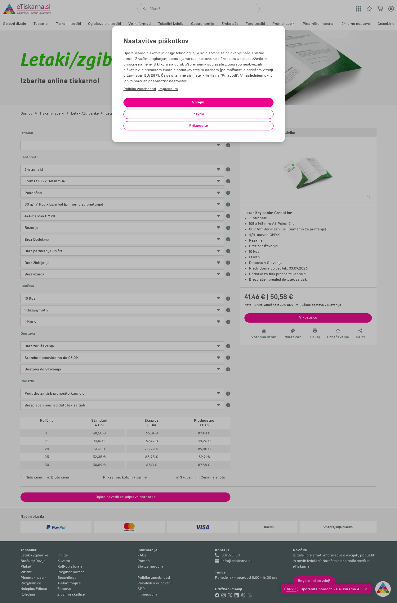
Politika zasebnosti (139, 89)
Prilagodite (198, 125)
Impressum (168, 89)
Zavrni (198, 114)
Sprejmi (198, 102)
